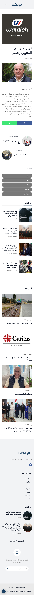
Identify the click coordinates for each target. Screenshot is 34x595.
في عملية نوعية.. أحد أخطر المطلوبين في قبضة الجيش (10, 213)
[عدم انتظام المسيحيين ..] (17, 376)
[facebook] (30, 464)
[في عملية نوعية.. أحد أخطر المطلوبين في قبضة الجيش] (25, 215)
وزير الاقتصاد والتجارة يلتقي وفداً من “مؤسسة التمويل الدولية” (9, 266)
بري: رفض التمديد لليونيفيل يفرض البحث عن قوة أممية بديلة (9, 247)
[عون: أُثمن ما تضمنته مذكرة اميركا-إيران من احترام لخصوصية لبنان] (17, 410)
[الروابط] (17, 4)
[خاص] (17, 180)
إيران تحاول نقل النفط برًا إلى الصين (19, 323)
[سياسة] (17, 185)
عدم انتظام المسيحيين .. (23, 394)
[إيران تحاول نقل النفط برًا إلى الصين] (17, 305)
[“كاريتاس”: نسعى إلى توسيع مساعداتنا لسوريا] (17, 339)
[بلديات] (17, 176)
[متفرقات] (17, 194)
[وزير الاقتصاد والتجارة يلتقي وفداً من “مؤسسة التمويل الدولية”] (25, 266)
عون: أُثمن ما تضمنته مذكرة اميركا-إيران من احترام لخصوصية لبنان (18, 429)
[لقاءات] (17, 189)
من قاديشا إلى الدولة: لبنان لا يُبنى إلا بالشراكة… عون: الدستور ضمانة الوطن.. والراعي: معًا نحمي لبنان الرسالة (9, 234)
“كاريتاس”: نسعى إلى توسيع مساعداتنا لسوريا (18, 358)
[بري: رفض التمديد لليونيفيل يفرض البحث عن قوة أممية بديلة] (25, 249)
